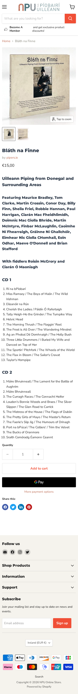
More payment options (39, 492)
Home (6, 41)
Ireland (37, 643)
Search (39, 677)
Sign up (62, 623)
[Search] (70, 18)
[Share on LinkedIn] (21, 507)
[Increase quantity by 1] (38, 454)
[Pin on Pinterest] (29, 507)
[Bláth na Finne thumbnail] (8, 134)
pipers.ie (12, 157)
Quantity (7, 445)
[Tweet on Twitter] (13, 507)
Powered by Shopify (39, 687)
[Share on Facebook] (5, 507)
